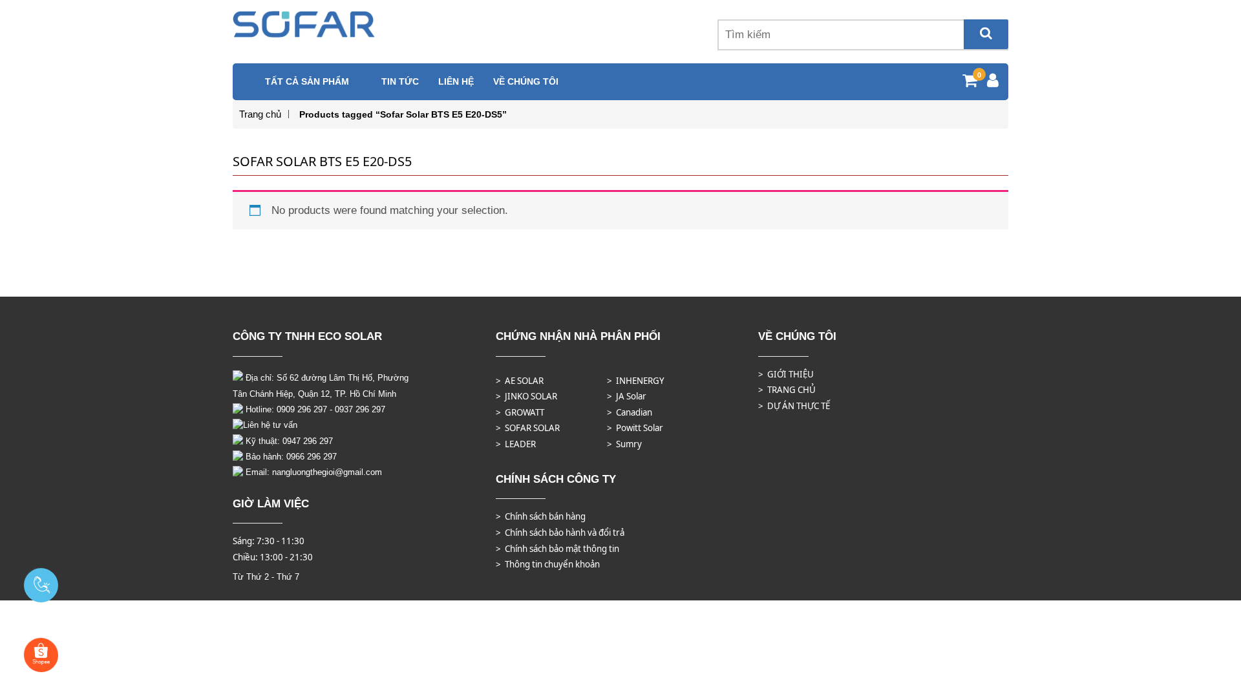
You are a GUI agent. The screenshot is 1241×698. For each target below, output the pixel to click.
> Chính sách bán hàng (541, 516)
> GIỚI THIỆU (786, 374)
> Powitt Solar (635, 428)
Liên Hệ (456, 81)
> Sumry (624, 444)
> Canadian (629, 412)
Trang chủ (260, 114)
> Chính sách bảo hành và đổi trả (560, 532)
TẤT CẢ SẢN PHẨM (307, 81)
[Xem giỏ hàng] (969, 82)
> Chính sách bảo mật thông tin (557, 549)
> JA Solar (626, 396)
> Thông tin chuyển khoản (548, 564)
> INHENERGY (635, 380)
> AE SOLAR (520, 380)
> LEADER (516, 444)
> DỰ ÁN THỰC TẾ (794, 406)
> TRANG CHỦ (787, 390)
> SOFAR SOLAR (528, 428)
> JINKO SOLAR (526, 396)
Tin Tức (400, 81)
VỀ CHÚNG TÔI (525, 81)
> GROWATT (520, 412)
